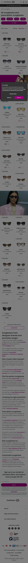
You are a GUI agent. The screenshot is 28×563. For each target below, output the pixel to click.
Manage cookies (13, 93)
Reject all (9, 97)
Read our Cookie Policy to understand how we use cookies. (13, 90)
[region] (14, 91)
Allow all (19, 97)
